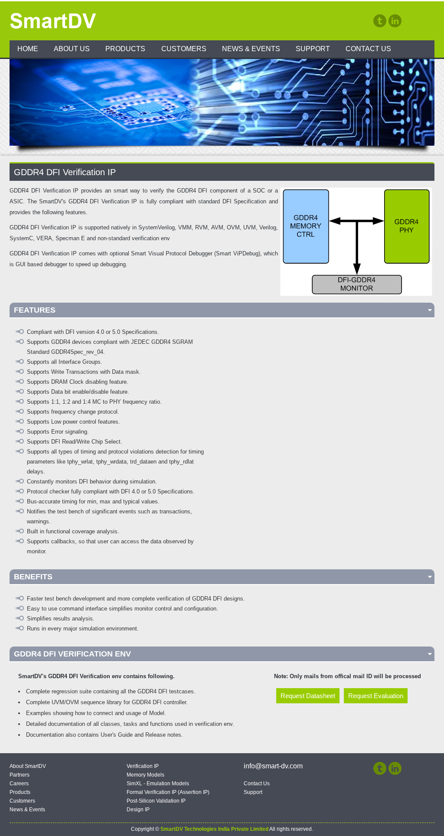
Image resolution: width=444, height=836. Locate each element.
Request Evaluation (375, 695)
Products (125, 48)
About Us (72, 48)
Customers (183, 48)
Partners (19, 775)
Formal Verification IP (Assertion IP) (168, 792)
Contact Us (368, 48)
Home (27, 48)
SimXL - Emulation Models (158, 783)
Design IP (138, 810)
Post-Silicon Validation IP (156, 801)
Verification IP (143, 766)
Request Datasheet (308, 695)
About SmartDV (28, 766)
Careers (19, 783)
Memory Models (145, 775)
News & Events (251, 48)
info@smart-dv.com (273, 766)
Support (313, 48)
